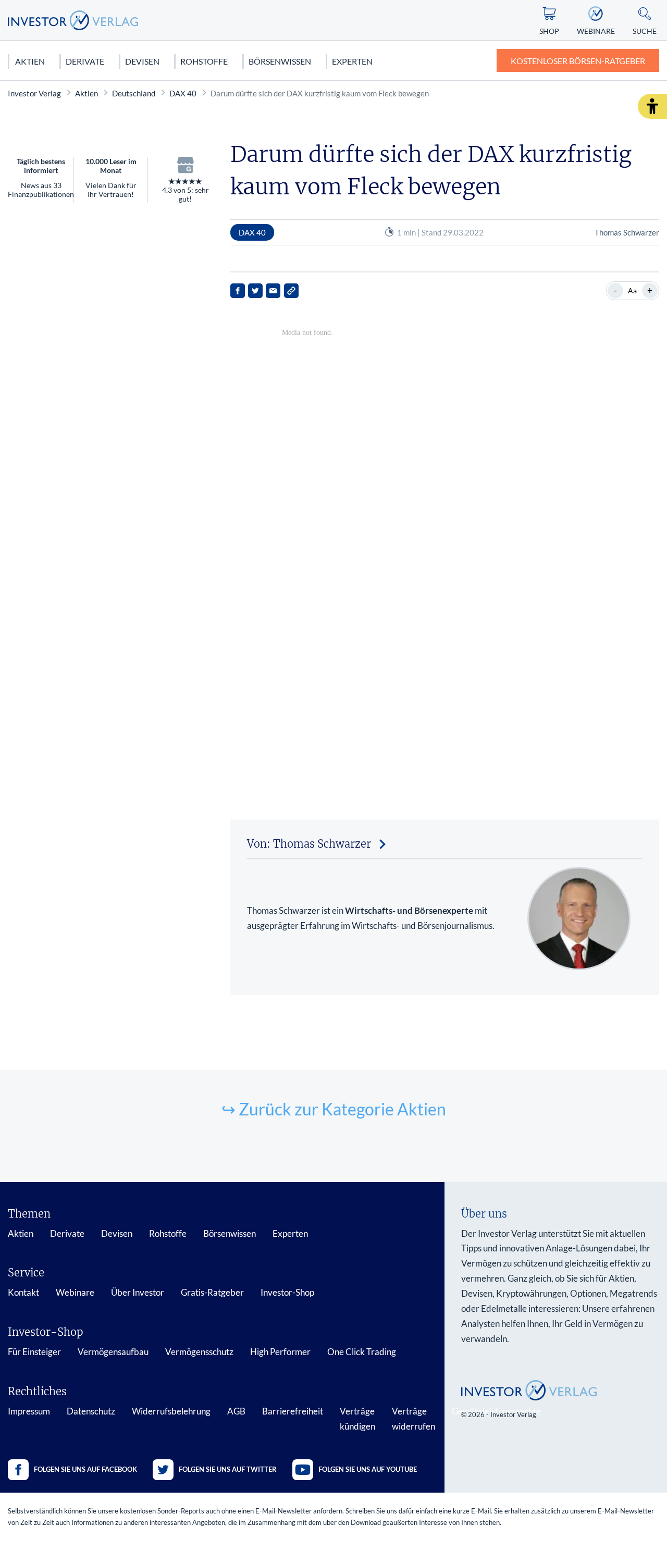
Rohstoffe (204, 61)
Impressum (29, 1411)
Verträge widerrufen (413, 1419)
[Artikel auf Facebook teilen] (237, 290)
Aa (632, 290)
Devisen (142, 61)
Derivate (85, 61)
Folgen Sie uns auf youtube (367, 1469)
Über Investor (137, 1292)
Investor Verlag (34, 93)
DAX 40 (182, 93)
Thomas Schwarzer (627, 232)
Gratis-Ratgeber (212, 1292)
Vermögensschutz (199, 1351)
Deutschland (133, 93)
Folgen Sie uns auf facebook (85, 1469)
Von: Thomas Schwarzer (309, 843)
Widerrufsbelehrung (171, 1411)
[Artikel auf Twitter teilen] (255, 290)
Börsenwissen (280, 61)
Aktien (30, 61)
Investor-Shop (287, 1292)
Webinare (75, 1292)
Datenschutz (91, 1411)
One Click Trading (361, 1351)
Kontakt (23, 1292)
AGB (236, 1411)
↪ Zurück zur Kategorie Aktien (333, 1109)
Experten (352, 61)
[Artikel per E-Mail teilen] (273, 290)
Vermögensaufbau (113, 1351)
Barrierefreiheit (292, 1411)
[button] (652, 106)
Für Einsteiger (34, 1351)
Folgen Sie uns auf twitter (228, 1469)
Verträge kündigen (357, 1419)
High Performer (280, 1351)
